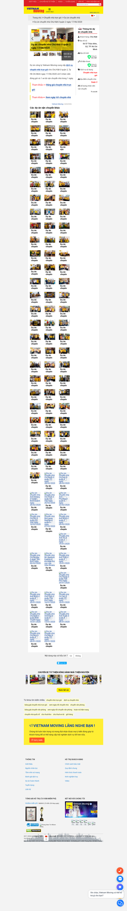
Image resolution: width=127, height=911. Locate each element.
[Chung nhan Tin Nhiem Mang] (49, 764)
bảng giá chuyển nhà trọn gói (36, 643)
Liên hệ (81, 1)
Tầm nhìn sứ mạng (32, 710)
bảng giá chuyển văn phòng (35, 648)
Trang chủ (37, 17)
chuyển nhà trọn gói (54, 638)
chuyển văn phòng (77, 643)
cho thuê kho (46, 652)
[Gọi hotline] (120, 870)
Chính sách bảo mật (72, 702)
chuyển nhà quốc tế (32, 652)
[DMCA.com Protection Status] (33, 768)
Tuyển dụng (70, 1)
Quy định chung (71, 706)
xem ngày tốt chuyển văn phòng (60, 648)
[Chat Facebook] (120, 887)
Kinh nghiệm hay (93, 1)
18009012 (41, 741)
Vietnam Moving (57, 104)
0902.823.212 (94, 13)
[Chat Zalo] (120, 879)
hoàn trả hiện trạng (81, 648)
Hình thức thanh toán (73, 710)
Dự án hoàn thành (32, 719)
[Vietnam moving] (35, 10)
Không (78, 594)
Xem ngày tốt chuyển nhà (58, 97)
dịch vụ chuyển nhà (71, 638)
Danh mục (50, 12)
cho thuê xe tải (58, 652)
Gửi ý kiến (38, 678)
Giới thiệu (33, 1)
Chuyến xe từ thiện (47, 1)
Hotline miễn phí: (31, 741)
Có (71, 594)
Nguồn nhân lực (31, 706)
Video (60, 1)
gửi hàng (69, 652)
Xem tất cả (64, 628)
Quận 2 (94, 82)
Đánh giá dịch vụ (31, 715)
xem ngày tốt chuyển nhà (59, 643)
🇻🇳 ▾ (93, 16)
